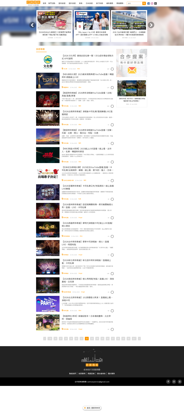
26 (108, 338)
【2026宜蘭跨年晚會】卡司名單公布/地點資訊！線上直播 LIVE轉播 (88, 187)
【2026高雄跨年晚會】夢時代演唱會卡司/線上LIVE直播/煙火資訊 (87, 224)
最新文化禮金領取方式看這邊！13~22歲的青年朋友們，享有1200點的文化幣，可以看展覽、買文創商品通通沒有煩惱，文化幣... (87, 62)
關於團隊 (111, 373)
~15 (50, 338)
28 (118, 338)
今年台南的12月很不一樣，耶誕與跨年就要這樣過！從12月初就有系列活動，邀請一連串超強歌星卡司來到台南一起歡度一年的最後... (87, 118)
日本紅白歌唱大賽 (68, 180)
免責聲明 (81, 373)
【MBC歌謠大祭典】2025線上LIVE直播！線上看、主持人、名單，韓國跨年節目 (86, 150)
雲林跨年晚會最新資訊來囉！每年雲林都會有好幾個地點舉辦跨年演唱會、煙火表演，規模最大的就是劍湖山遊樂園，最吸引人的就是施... (87, 211)
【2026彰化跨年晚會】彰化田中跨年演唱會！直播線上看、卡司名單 (86, 261)
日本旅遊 (89, 3)
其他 (127, 104)
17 (61, 338)
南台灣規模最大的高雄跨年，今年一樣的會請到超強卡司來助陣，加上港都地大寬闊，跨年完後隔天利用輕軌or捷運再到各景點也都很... (87, 230)
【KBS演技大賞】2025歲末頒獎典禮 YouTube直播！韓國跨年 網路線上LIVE (88, 75)
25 (102, 338)
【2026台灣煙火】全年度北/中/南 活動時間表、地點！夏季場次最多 (54, 33)
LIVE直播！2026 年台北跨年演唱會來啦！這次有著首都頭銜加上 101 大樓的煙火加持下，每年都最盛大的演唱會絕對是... (87, 304)
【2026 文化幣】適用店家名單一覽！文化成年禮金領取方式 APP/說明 (87, 57)
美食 (81, 3)
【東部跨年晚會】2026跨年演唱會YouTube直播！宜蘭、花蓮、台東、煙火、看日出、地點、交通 (87, 131)
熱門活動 (52, 3)
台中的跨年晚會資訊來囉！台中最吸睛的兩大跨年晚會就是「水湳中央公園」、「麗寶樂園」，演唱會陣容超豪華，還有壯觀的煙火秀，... (87, 248)
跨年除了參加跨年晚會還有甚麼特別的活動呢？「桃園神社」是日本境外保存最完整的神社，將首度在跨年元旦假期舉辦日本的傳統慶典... (87, 323)
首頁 (44, 3)
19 (71, 338)
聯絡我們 (72, 373)
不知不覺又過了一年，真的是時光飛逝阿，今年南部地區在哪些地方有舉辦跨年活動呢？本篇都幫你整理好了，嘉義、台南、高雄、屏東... (87, 99)
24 (97, 338)
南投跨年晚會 (67, 292)
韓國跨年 (65, 87)
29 (123, 338)
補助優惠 (110, 3)
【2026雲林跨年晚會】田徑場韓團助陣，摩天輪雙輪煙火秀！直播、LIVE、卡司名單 (87, 206)
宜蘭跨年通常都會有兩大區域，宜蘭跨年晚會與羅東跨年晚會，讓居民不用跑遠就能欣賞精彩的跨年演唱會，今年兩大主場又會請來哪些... (87, 192)
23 (92, 338)
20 (76, 338)
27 (113, 338)
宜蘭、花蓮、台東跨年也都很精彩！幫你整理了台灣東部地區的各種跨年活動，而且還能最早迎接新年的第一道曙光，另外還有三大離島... (87, 137)
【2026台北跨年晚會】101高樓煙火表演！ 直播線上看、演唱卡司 (87, 299)
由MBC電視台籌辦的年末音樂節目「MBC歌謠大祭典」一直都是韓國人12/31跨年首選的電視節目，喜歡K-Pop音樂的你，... (88, 155)
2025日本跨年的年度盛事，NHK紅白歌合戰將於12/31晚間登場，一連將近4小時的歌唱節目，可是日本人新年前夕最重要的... (87, 174)
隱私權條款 (101, 373)
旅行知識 (99, 3)
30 (128, 338)
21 (81, 338)
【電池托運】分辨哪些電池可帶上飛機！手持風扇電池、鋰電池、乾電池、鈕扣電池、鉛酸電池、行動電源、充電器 (129, 34)
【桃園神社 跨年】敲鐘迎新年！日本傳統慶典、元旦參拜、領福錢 (86, 317)
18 (66, 338)
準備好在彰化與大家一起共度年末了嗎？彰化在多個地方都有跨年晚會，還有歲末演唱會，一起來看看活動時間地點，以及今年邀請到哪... (87, 267)
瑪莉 (79, 106)
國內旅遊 (62, 3)
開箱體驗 (120, 3)
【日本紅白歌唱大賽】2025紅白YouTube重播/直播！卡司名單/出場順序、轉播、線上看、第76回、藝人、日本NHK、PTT (87, 169)
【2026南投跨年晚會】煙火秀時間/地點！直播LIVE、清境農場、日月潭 (88, 280)
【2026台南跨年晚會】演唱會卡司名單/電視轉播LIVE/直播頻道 (87, 113)
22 (87, 338)
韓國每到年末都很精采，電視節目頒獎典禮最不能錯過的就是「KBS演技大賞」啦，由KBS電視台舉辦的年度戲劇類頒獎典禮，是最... (87, 81)
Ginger (80, 217)
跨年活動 (65, 106)
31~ (134, 338)
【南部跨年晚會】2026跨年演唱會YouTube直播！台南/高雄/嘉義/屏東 (87, 94)
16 (55, 338)
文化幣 (65, 69)
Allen (78, 69)
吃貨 (79, 199)
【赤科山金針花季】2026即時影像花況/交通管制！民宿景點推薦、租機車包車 (92, 33)
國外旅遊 (72, 3)
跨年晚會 (65, 255)
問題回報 (91, 373)
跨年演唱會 (66, 236)
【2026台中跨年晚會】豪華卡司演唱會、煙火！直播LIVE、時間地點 (85, 243)
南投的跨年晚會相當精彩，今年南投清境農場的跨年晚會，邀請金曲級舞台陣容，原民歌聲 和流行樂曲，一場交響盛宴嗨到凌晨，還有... (87, 285)
